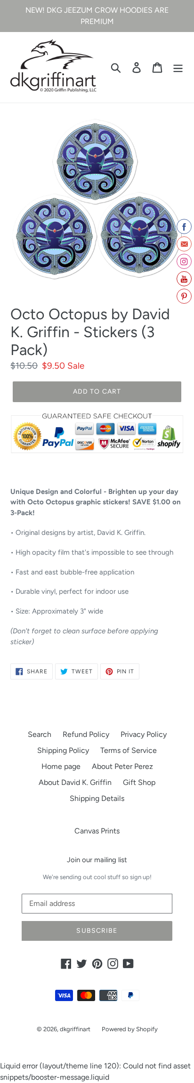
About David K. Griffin (75, 782)
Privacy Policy (144, 734)
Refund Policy (86, 734)
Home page (61, 766)
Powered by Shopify (130, 1029)
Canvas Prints (97, 830)
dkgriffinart (75, 1029)
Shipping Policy (63, 750)
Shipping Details (97, 798)
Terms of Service (128, 750)
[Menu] (178, 67)
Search (39, 734)
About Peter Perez (122, 766)
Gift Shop (139, 782)
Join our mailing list (97, 860)
